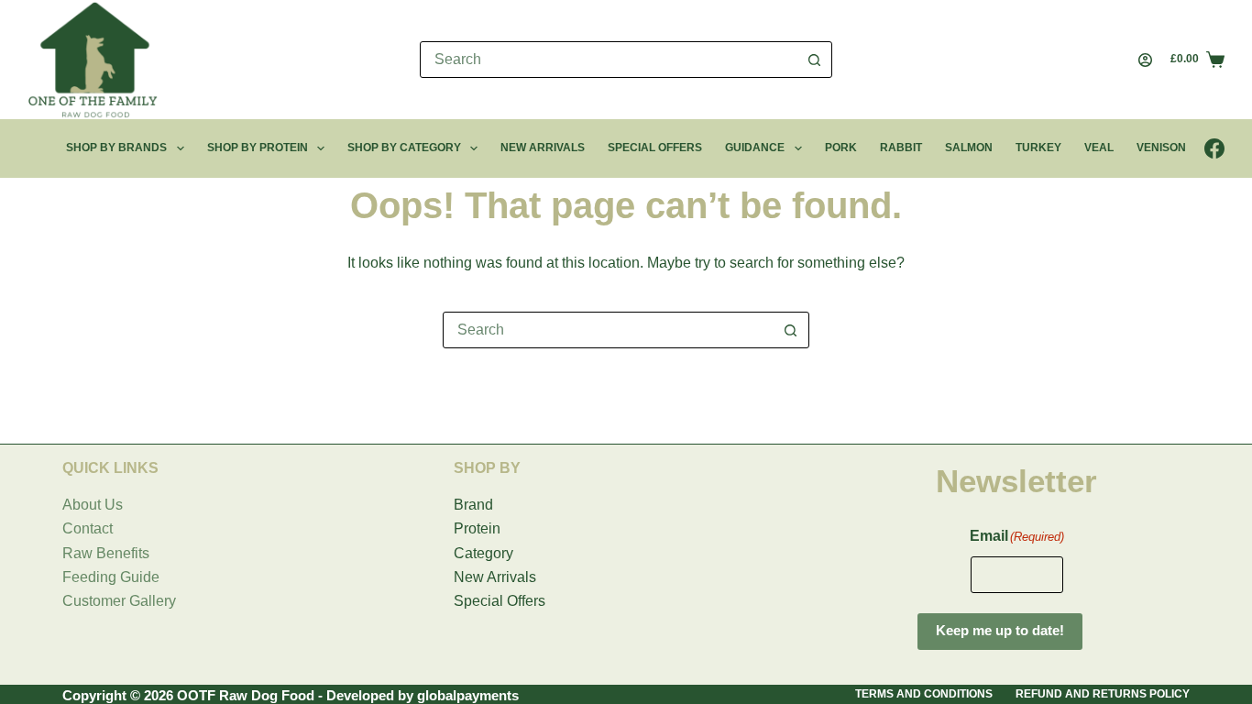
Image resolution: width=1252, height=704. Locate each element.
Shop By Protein (257, 147)
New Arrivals (542, 147)
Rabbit (901, 147)
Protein (477, 528)
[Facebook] (1214, 148)
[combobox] (608, 59)
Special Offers (655, 147)
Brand (473, 504)
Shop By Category (404, 147)
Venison (1161, 147)
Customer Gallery (119, 601)
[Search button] (813, 59)
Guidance (755, 147)
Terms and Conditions (924, 694)
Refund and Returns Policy (1103, 694)
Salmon (969, 147)
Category (483, 553)
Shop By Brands (116, 147)
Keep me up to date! (1000, 630)
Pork (841, 147)
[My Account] (1145, 60)
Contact (87, 528)
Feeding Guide (110, 577)
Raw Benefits (105, 553)
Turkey (1038, 147)
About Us (92, 504)
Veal (1099, 147)
